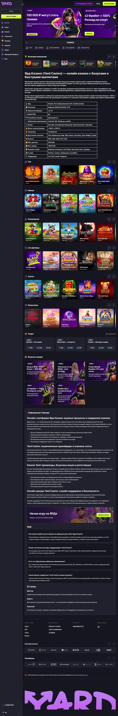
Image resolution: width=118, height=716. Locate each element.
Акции (27, 626)
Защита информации (55, 629)
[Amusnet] (65, 664)
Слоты (27, 632)
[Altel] (54, 650)
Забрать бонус (103, 515)
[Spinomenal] (87, 664)
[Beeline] (65, 650)
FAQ (26, 629)
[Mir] (109, 650)
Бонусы (27, 635)
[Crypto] (76, 650)
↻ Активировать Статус (84, 3)
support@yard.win (78, 626)
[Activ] (31, 650)
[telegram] (98, 627)
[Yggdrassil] (42, 664)
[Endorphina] (98, 664)
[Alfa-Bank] (42, 650)
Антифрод (52, 632)
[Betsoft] (54, 664)
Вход (11, 11)
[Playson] (109, 664)
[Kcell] (87, 650)
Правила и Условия (55, 626)
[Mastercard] (98, 650)
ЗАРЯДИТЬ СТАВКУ (92, 31)
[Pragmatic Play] (31, 664)
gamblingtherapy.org (82, 675)
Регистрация (11, 16)
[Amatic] (76, 664)
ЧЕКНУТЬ (31, 33)
